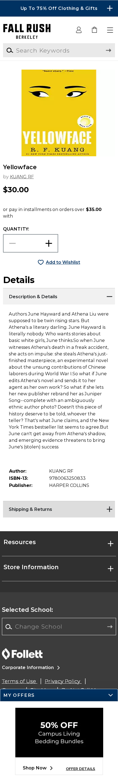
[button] (59, 8)
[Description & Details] (59, 295)
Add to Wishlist (63, 262)
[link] (94, 30)
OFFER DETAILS (80, 769)
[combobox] (59, 627)
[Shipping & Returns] (59, 507)
